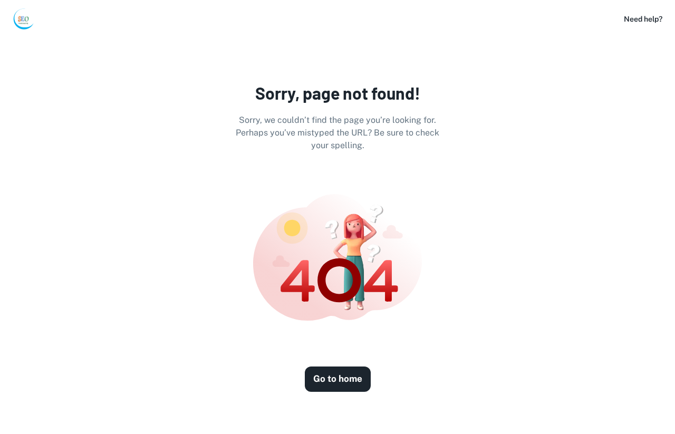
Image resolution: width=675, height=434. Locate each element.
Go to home (337, 378)
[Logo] (23, 19)
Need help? (643, 19)
